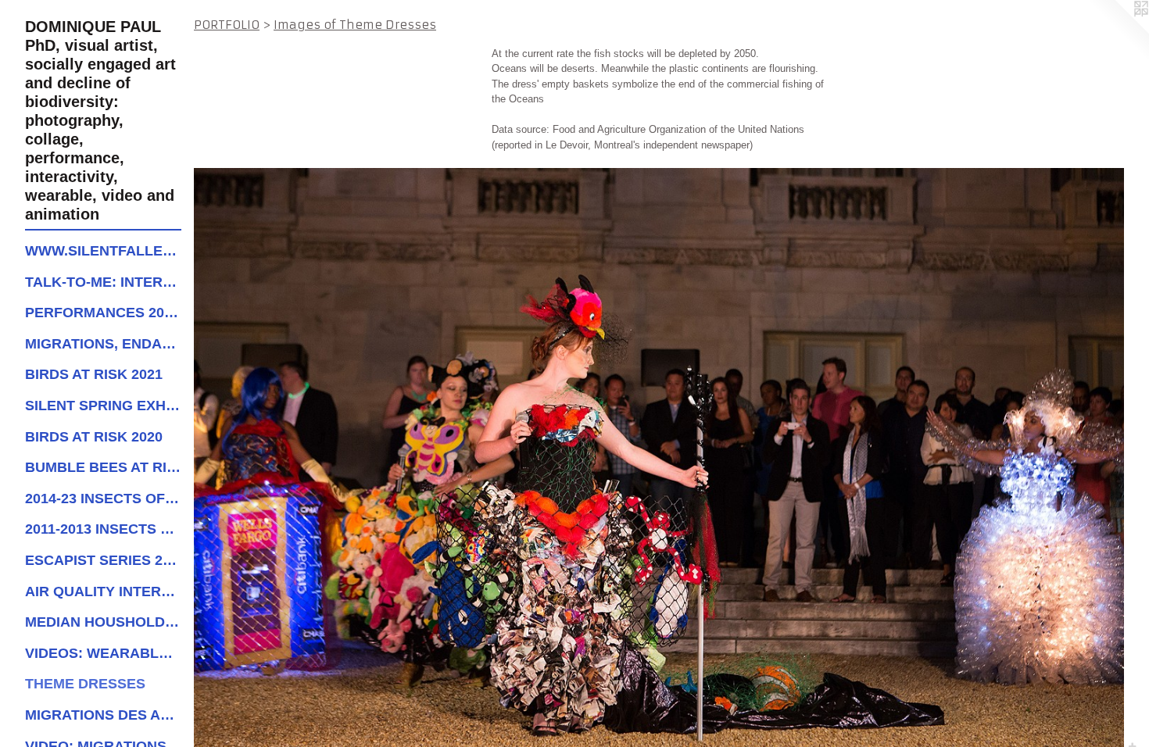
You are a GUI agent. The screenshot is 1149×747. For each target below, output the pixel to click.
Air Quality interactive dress (103, 591)
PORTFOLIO (227, 24)
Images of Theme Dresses (355, 24)
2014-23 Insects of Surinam (103, 498)
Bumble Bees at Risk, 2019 (103, 467)
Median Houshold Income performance (103, 622)
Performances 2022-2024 (103, 312)
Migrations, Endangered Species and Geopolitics (103, 344)
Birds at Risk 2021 (94, 374)
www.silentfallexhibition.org (103, 251)
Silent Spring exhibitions (103, 405)
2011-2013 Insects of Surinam (103, 529)
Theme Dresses (85, 684)
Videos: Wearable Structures (103, 653)
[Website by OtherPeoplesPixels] (1117, 31)
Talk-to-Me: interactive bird (103, 282)
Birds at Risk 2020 (94, 437)
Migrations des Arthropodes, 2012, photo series (103, 715)
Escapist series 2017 (103, 560)
